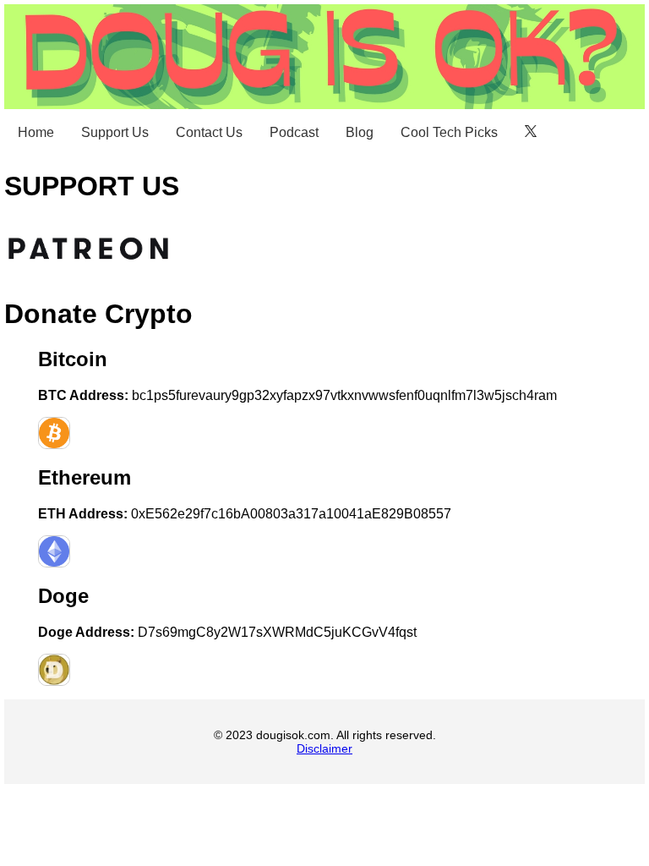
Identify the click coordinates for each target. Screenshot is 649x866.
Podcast (294, 132)
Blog (360, 132)
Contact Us (209, 132)
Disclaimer (324, 748)
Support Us (115, 132)
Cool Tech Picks (449, 132)
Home (36, 132)
